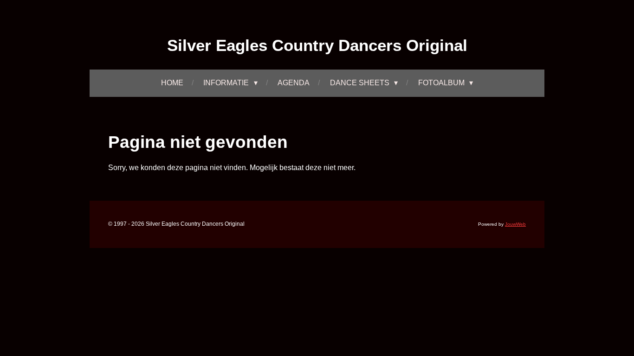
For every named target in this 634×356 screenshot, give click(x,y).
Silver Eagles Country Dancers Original (317, 45)
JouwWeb (515, 224)
